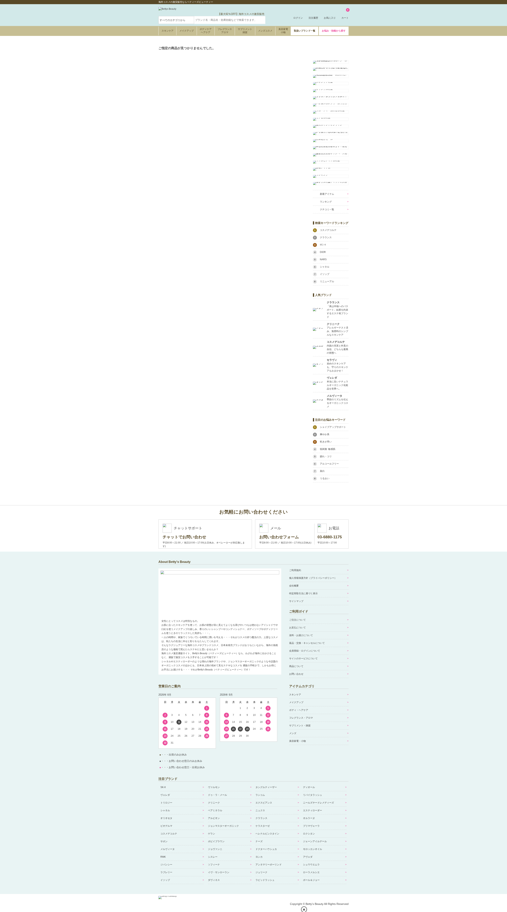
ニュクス (260, 810)
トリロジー (166, 802)
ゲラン (211, 833)
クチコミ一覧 (327, 209)
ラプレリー (166, 872)
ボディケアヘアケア (206, 31)
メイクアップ (186, 30)
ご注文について (297, 619)
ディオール (309, 787)
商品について (296, 666)
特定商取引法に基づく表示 (303, 593)
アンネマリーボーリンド (268, 864)
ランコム (260, 795)
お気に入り (330, 17)
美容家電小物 (283, 31)
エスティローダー (312, 810)
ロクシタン (309, 833)
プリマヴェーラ (311, 826)
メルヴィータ (167, 849)
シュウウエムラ (311, 864)
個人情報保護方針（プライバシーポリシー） (313, 578)
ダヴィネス (214, 880)
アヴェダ (308, 856)
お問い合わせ (296, 674)
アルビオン (214, 818)
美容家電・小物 (297, 741)
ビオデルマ (166, 826)
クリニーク (214, 802)
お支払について (297, 627)
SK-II (163, 787)
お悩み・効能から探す (334, 30)
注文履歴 (313, 17)
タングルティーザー (266, 787)
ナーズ (259, 841)
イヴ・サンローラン (218, 872)
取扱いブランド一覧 (304, 30)
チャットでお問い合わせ (184, 537)
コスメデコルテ (168, 833)
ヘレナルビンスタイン (267, 833)
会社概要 (294, 585)
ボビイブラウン (216, 841)
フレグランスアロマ (225, 31)
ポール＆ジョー (311, 880)
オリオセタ (166, 818)
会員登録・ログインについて (304, 650)
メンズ (292, 733)
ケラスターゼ (262, 826)
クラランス (261, 818)
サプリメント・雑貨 (300, 725)
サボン (164, 841)
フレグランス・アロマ (301, 717)
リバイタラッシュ (312, 795)
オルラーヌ (309, 818)
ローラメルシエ (311, 872)
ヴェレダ (165, 795)
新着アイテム (327, 194)
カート (345, 14)
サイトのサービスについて (303, 658)
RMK (163, 856)
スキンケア (167, 30)
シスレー (212, 856)
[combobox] (229, 20)
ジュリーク (261, 872)
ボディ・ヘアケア (298, 710)
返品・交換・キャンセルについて (307, 643)
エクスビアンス (263, 802)
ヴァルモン (214, 787)
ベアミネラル (215, 810)
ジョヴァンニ (215, 849)
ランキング (326, 201)
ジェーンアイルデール (315, 841)
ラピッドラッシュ (264, 880)
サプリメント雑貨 (245, 31)
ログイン (298, 17)
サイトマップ (296, 601)
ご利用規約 (295, 570)
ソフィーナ (214, 864)
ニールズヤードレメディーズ (318, 802)
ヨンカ (259, 856)
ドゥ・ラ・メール (217, 795)
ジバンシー (166, 864)
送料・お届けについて (301, 635)
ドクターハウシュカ (266, 849)
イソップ (165, 880)
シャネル (165, 810)
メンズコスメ (265, 30)
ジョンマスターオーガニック (223, 826)
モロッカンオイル (312, 849)
